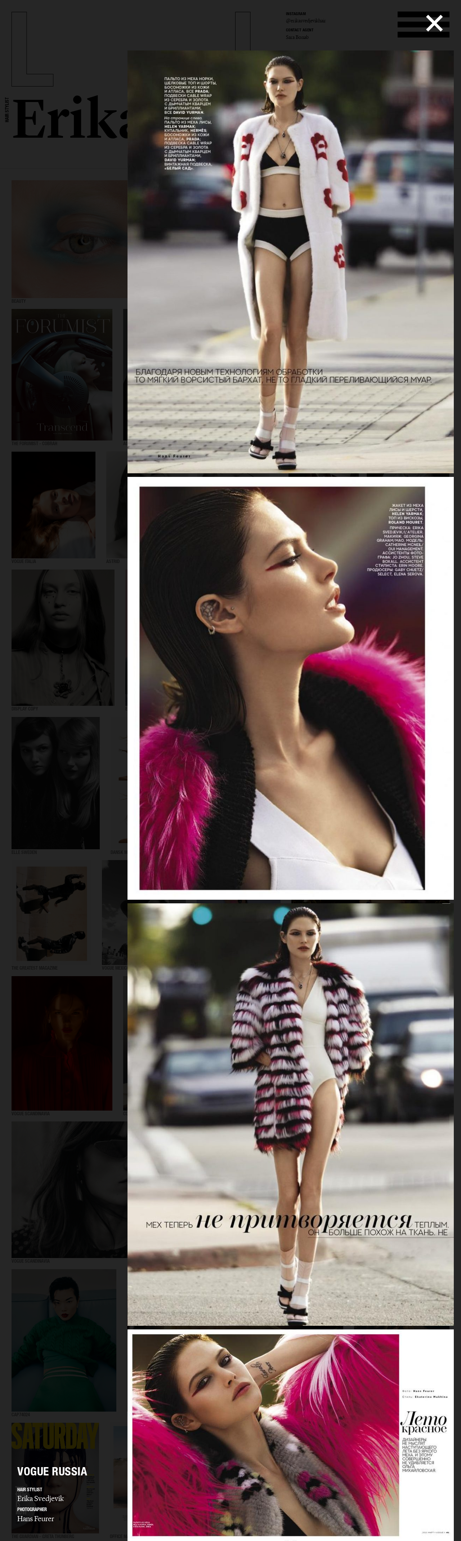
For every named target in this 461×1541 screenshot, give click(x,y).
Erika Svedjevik (40, 1498)
